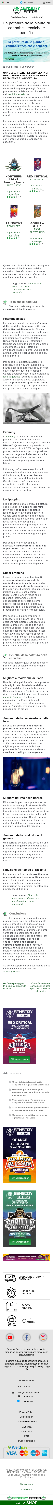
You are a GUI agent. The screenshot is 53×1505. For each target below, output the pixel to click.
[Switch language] (5, 2)
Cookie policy (26, 1417)
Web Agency (26, 1484)
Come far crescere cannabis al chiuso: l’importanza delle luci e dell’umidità (39, 987)
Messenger (28, 2)
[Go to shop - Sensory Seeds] (26, 1498)
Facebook (28, 1396)
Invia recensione (26, 1441)
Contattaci (26, 1431)
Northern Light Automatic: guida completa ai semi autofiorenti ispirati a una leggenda (30, 1092)
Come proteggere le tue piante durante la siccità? (14, 986)
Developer (26, 1489)
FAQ (26, 1436)
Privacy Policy (26, 1412)
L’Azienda (26, 1427)
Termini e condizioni (27, 1421)
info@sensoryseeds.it (28, 1392)
